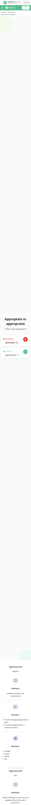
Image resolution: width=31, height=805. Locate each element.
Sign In (25, 8)
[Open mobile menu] (2, 8)
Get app (26, 2)
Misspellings (11, 12)
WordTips (3, 12)
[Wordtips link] (10, 8)
